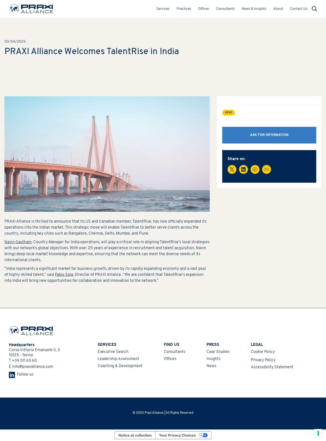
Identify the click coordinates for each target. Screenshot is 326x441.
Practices (184, 9)
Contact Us (298, 9)
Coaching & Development (120, 366)
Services (162, 9)
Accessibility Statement (272, 367)
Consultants (225, 9)
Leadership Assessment (118, 359)
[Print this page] (255, 169)
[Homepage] (31, 9)
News (211, 366)
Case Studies (218, 352)
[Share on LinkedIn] (243, 169)
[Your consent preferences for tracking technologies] (318, 433)
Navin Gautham (17, 242)
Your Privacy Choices (177, 435)
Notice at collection (135, 435)
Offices (203, 9)
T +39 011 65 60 (23, 361)
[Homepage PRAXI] (28, 331)
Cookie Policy (263, 352)
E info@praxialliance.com (31, 367)
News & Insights (254, 9)
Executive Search (113, 352)
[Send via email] (266, 169)
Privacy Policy (263, 360)
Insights (213, 359)
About (278, 9)
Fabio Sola (64, 275)
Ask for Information (269, 135)
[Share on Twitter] (232, 169)
